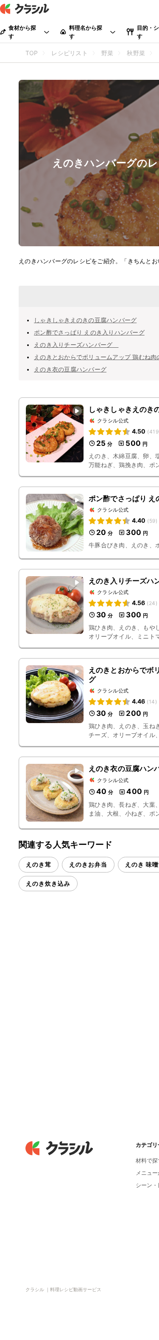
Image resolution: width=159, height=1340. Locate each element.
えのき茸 (38, 864)
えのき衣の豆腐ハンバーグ (70, 369)
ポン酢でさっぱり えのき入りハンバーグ (89, 332)
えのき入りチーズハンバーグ (76, 344)
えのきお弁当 (88, 864)
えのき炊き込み (48, 883)
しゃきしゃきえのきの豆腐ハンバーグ (85, 320)
